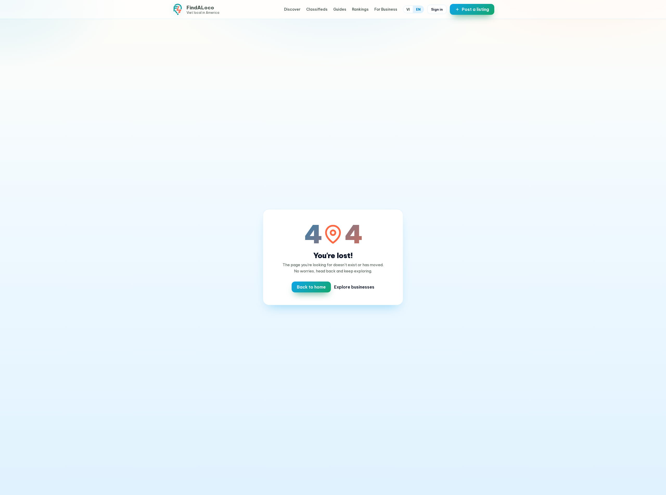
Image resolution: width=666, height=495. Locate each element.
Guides (339, 9)
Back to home (311, 287)
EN (418, 9)
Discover (292, 9)
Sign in (437, 9)
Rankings (360, 9)
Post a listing (475, 9)
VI (408, 9)
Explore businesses (354, 287)
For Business (385, 9)
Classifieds (317, 9)
